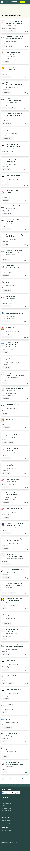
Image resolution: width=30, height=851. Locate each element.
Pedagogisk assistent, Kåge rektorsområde (14, 236)
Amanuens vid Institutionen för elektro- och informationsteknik (14, 390)
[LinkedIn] (5, 837)
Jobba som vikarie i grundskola (12, 449)
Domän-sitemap (6, 808)
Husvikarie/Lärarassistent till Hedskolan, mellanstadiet (15, 37)
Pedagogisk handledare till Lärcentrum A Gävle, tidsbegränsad (14, 251)
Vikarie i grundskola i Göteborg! (12, 465)
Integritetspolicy (6, 803)
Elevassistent (10, 419)
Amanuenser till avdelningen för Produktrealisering (15, 540)
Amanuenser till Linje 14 (13, 479)
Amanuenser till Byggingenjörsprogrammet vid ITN (14, 661)
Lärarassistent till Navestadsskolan (11, 328)
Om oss (4, 801)
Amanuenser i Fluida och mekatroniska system (13, 176)
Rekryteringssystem (7, 823)
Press (3, 813)
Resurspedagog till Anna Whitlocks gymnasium (13, 130)
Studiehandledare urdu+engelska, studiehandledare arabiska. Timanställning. (14, 297)
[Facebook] (8, 837)
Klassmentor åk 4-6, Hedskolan (12, 405)
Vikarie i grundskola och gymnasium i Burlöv (13, 434)
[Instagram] (2, 837)
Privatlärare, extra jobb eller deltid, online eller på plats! (14, 22)
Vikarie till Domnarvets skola (15, 570)
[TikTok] (11, 837)
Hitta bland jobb (6, 810)
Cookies (4, 805)
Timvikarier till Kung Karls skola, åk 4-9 (14, 630)
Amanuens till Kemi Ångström (12, 191)
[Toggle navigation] (28, 2)
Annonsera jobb (6, 820)
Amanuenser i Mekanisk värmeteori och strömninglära (13, 690)
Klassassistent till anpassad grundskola (15, 748)
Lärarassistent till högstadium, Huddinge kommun (13, 99)
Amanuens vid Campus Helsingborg (13, 53)
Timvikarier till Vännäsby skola (13, 615)
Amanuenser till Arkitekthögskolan (12, 493)
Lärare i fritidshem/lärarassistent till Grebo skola (15, 374)
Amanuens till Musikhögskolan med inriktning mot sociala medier (13, 266)
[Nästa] (27, 779)
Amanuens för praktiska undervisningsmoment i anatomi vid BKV (13, 145)
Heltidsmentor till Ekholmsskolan (11, 161)
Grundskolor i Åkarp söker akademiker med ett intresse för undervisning (14, 599)
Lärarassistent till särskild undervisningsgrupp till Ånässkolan (14, 114)
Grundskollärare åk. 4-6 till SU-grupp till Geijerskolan (15, 763)
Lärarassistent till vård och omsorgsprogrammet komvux (14, 524)
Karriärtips (4, 833)
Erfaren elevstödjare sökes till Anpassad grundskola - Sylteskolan (14, 84)
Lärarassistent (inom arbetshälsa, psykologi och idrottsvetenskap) (14, 313)
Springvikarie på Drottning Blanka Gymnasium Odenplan (14, 359)
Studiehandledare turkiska (14, 206)
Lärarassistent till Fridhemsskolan (11, 282)
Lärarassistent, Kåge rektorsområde (12, 220)
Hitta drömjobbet (6, 830)
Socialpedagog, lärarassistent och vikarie (14, 555)
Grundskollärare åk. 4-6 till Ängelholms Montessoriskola (14, 719)
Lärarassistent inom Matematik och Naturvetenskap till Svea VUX (13, 343)
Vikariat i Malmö (11, 675)
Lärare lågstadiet (11, 733)
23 (23, 779)
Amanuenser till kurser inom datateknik (14, 509)
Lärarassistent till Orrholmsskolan (11, 68)
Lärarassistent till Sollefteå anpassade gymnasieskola (14, 646)
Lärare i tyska (10, 704)
